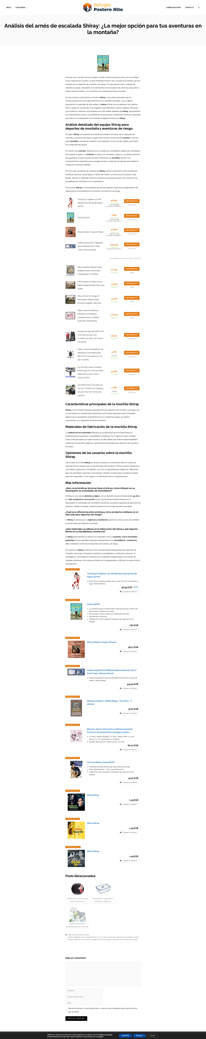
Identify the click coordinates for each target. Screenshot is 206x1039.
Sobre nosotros (173, 7)
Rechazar (139, 1036)
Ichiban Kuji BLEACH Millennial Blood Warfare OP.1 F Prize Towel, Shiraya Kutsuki (90, 246)
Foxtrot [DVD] (83, 217)
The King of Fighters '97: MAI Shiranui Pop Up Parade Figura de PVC (90, 202)
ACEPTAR (125, 1036)
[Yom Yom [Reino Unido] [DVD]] (76, 769)
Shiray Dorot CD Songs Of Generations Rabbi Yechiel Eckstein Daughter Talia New (89, 299)
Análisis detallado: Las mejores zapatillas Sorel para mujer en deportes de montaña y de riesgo (102, 939)
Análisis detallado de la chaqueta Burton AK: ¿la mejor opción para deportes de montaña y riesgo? (103, 937)
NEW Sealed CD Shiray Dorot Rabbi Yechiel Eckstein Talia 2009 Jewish (90, 285)
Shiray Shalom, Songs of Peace (90, 232)
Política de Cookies (105, 1035)
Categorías (20, 7)
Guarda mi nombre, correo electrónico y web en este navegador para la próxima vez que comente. (102, 1010)
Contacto (189, 7)
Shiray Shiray (93, 795)
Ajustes (152, 1036)
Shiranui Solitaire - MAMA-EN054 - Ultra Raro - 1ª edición (109, 702)
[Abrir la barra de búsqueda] (199, 7)
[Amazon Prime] (135, 587)
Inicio (8, 7)
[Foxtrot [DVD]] (76, 611)
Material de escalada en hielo (78, 935)
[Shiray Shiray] (76, 802)
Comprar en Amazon (129, 591)
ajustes (100, 1037)
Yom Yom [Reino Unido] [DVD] (100, 762)
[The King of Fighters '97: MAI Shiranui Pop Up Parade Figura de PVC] (76, 580)
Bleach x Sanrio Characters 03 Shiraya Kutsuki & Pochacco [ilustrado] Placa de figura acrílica (110, 730)
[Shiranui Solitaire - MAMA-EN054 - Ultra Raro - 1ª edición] (76, 708)
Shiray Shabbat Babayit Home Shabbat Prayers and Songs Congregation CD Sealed (89, 270)
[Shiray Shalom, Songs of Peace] (76, 649)
